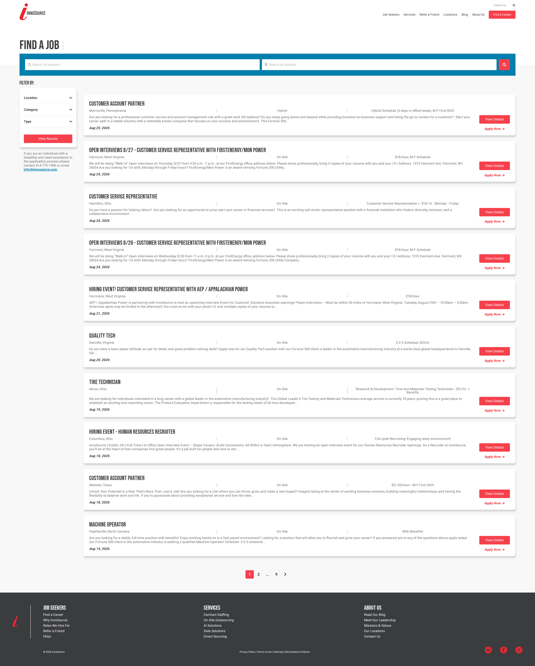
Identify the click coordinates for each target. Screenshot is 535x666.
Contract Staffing (216, 614)
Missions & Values (377, 625)
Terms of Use (264, 651)
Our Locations (374, 631)
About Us (478, 14)
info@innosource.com (40, 169)
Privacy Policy (247, 651)
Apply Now (493, 128)
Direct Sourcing (215, 636)
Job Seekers (390, 14)
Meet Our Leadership (380, 620)
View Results (48, 139)
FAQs (47, 636)
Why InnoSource (55, 620)
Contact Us (499, 5)
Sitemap (278, 651)
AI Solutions (213, 625)
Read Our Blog (375, 614)
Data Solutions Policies (297, 651)
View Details (494, 119)
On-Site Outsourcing (219, 620)
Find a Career (502, 14)
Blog (465, 14)
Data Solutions (214, 631)
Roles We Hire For (56, 625)
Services (409, 14)
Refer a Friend (429, 14)
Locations (450, 14)
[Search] (514, 5)
